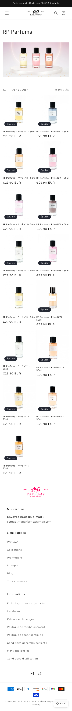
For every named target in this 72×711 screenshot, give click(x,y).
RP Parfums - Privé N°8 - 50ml (52, 270)
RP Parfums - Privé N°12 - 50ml (50, 368)
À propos (13, 565)
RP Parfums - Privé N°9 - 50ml (19, 317)
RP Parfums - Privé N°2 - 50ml (52, 131)
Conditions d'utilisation (22, 658)
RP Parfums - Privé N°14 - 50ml (50, 418)
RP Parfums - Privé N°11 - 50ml (16, 367)
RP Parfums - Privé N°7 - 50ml (19, 270)
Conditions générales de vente (27, 642)
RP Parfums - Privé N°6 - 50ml (52, 224)
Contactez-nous (17, 581)
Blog (10, 573)
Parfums (12, 542)
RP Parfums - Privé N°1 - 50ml (19, 131)
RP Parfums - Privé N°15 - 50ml (17, 467)
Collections (14, 549)
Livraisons (13, 611)
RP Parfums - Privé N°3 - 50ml (19, 178)
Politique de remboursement (26, 627)
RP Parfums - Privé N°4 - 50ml (52, 178)
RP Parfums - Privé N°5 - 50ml (19, 224)
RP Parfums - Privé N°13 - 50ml (17, 418)
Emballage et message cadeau (27, 603)
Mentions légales (18, 650)
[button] (7, 13)
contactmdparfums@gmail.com (29, 521)
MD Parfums (20, 701)
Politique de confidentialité (25, 634)
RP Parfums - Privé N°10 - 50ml (50, 318)
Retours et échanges (20, 619)
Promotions (15, 557)
